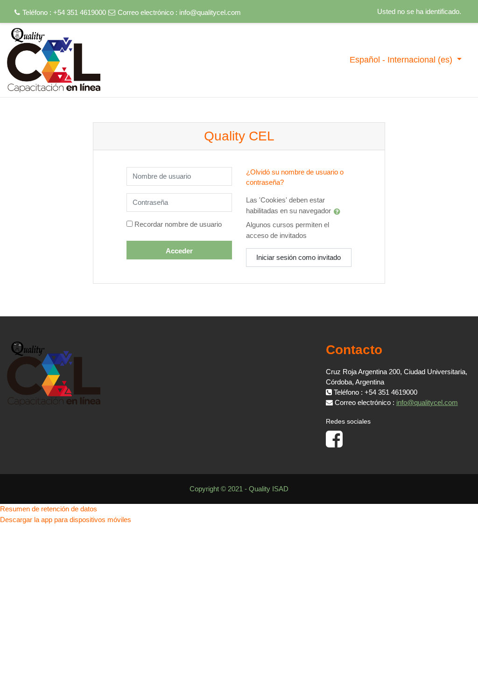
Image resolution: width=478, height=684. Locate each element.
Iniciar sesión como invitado (298, 257)
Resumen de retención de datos (48, 509)
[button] (339, 211)
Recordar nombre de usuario (178, 224)
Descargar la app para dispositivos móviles (65, 519)
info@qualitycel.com (210, 12)
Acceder (179, 251)
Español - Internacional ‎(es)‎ (402, 59)
